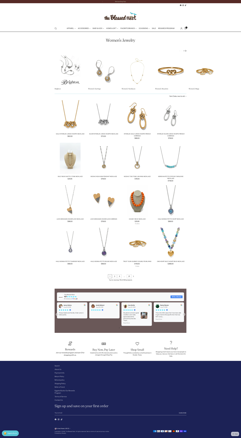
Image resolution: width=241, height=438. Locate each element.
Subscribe (182, 413)
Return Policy (59, 376)
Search (57, 366)
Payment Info (59, 373)
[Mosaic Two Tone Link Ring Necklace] (137, 158)
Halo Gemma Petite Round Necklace (104, 261)
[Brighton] (70, 71)
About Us (58, 369)
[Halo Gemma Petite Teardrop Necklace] (70, 243)
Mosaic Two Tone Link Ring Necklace (137, 176)
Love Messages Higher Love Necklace (70, 219)
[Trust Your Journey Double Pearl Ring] (137, 243)
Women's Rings (194, 89)
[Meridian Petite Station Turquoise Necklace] (170, 158)
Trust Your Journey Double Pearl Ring (137, 261)
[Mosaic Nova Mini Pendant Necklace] (103, 158)
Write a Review (176, 297)
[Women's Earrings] (103, 71)
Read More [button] (126, 323)
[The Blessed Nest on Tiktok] (185, 5)
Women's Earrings (94, 89)
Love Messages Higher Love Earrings (103, 219)
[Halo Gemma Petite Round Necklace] (103, 243)
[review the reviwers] (84, 305)
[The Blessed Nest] (120, 16)
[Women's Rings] (204, 71)
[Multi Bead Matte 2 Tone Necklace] (70, 158)
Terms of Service (61, 397)
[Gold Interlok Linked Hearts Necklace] (70, 115)
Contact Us (59, 400)
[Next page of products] (133, 276)
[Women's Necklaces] (137, 71)
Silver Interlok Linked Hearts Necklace (103, 134)
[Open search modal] (56, 28)
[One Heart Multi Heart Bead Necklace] (170, 243)
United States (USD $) (63, 428)
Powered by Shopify (60, 433)
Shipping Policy (60, 383)
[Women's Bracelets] (170, 71)
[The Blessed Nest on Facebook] (181, 5)
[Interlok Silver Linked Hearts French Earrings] (170, 115)
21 (129, 276)
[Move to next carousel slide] (184, 50)
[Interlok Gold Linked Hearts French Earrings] (137, 115)
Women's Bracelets (161, 89)
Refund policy (59, 380)
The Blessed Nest (70, 431)
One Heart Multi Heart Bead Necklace (171, 261)
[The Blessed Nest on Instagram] (183, 5)
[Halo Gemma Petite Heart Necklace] (170, 200)
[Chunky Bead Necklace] (137, 200)
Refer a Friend (60, 387)
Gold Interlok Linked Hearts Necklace (70, 134)
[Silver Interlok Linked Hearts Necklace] (103, 115)
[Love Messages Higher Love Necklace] (70, 200)
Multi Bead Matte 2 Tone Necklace (70, 176)
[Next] (138, 1)
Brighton (58, 89)
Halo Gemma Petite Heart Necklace (171, 219)
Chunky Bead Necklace (137, 219)
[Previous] (103, 1)
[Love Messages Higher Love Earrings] (103, 200)
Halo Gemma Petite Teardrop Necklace (70, 261)
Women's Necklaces (128, 89)
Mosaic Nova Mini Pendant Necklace (104, 176)
